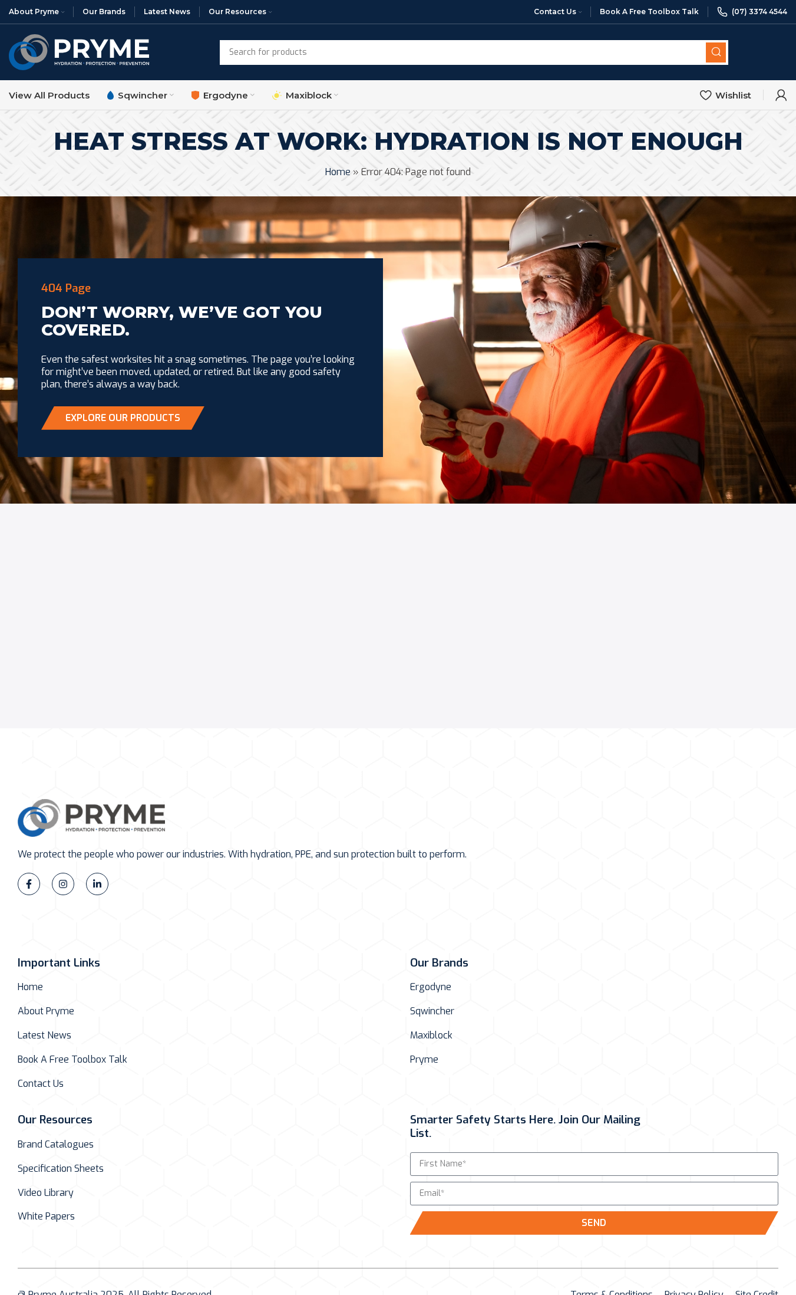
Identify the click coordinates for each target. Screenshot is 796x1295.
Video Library (46, 1193)
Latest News (44, 1035)
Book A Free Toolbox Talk (72, 1060)
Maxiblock (431, 1035)
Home (338, 172)
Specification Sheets (61, 1169)
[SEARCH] (716, 52)
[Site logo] (79, 51)
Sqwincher (432, 1011)
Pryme (424, 1060)
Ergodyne (430, 987)
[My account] (781, 95)
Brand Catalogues (56, 1145)
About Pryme (46, 1011)
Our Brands (439, 962)
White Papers (46, 1216)
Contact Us (41, 1084)
